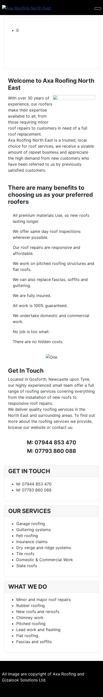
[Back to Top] (96, 690)
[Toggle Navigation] (97, 8)
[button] (55, 30)
